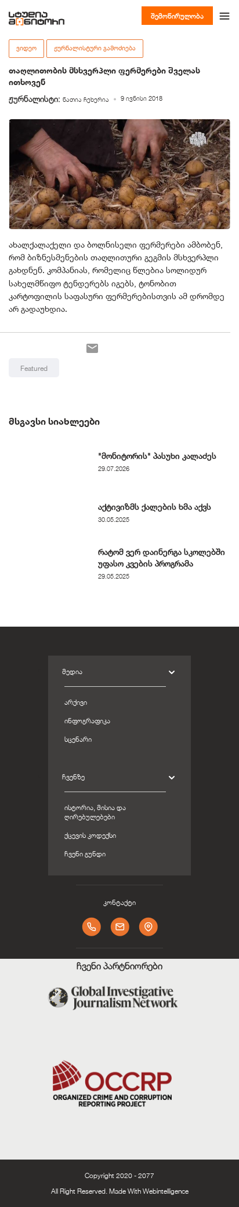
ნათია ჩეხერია (86, 99)
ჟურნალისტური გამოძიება (95, 48)
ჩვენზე (73, 776)
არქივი (75, 701)
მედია (72, 671)
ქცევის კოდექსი (90, 835)
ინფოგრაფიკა (87, 720)
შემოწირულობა (177, 15)
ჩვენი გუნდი (85, 853)
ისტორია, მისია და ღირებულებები (95, 812)
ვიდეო (26, 48)
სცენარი (78, 739)
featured (34, 368)
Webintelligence (166, 1190)
